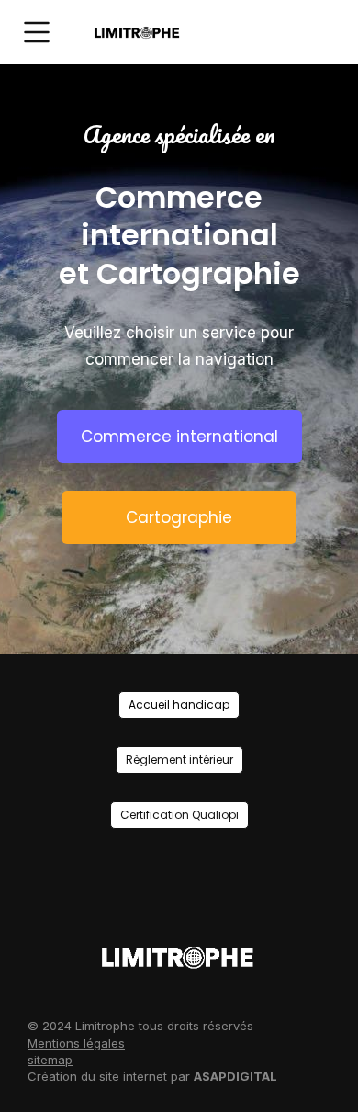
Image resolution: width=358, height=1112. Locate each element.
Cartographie (179, 517)
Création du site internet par (152, 1076)
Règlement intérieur (179, 759)
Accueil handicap (179, 704)
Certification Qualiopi (179, 815)
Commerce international (179, 437)
